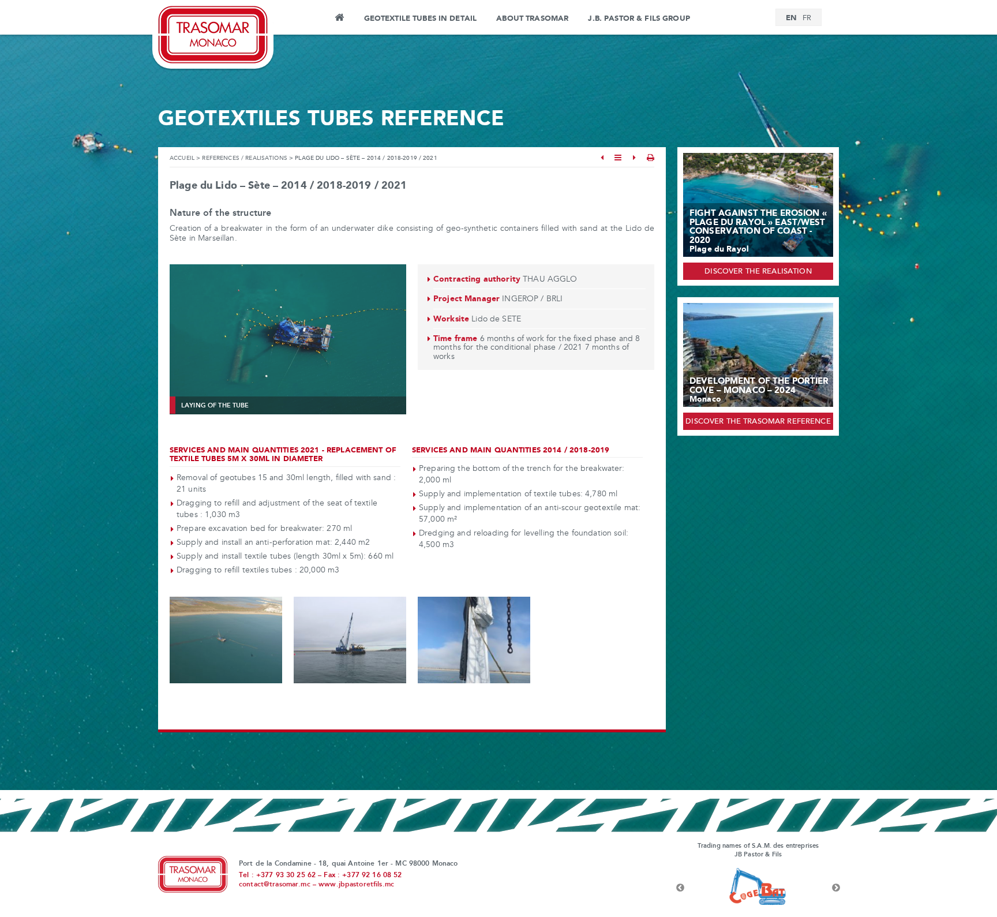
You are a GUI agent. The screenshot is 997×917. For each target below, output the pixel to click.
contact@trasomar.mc (274, 884)
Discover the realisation (757, 272)
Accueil (182, 158)
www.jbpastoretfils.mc (356, 884)
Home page (339, 19)
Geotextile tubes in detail (420, 18)
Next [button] (836, 888)
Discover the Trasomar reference (757, 422)
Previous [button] (680, 888)
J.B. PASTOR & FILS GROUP (638, 18)
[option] (776, 888)
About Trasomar (532, 18)
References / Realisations (244, 158)
